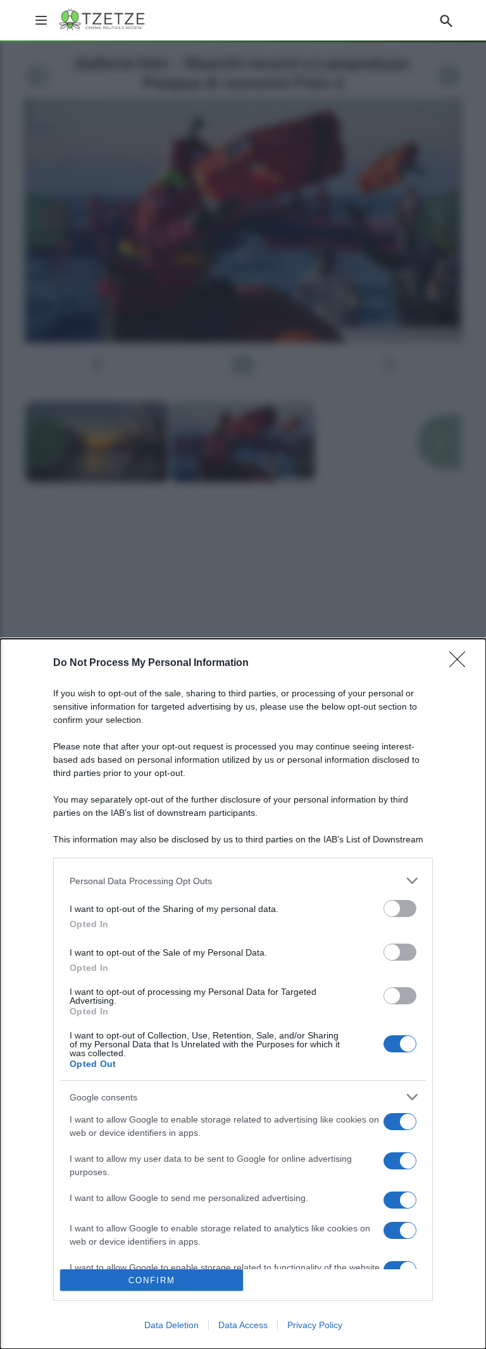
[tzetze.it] (103, 20)
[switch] (399, 908)
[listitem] (243, 880)
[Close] (461, 663)
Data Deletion (171, 1325)
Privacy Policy (314, 1325)
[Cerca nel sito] (446, 20)
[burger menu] (41, 20)
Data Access (243, 1325)
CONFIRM (151, 1280)
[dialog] (243, 994)
